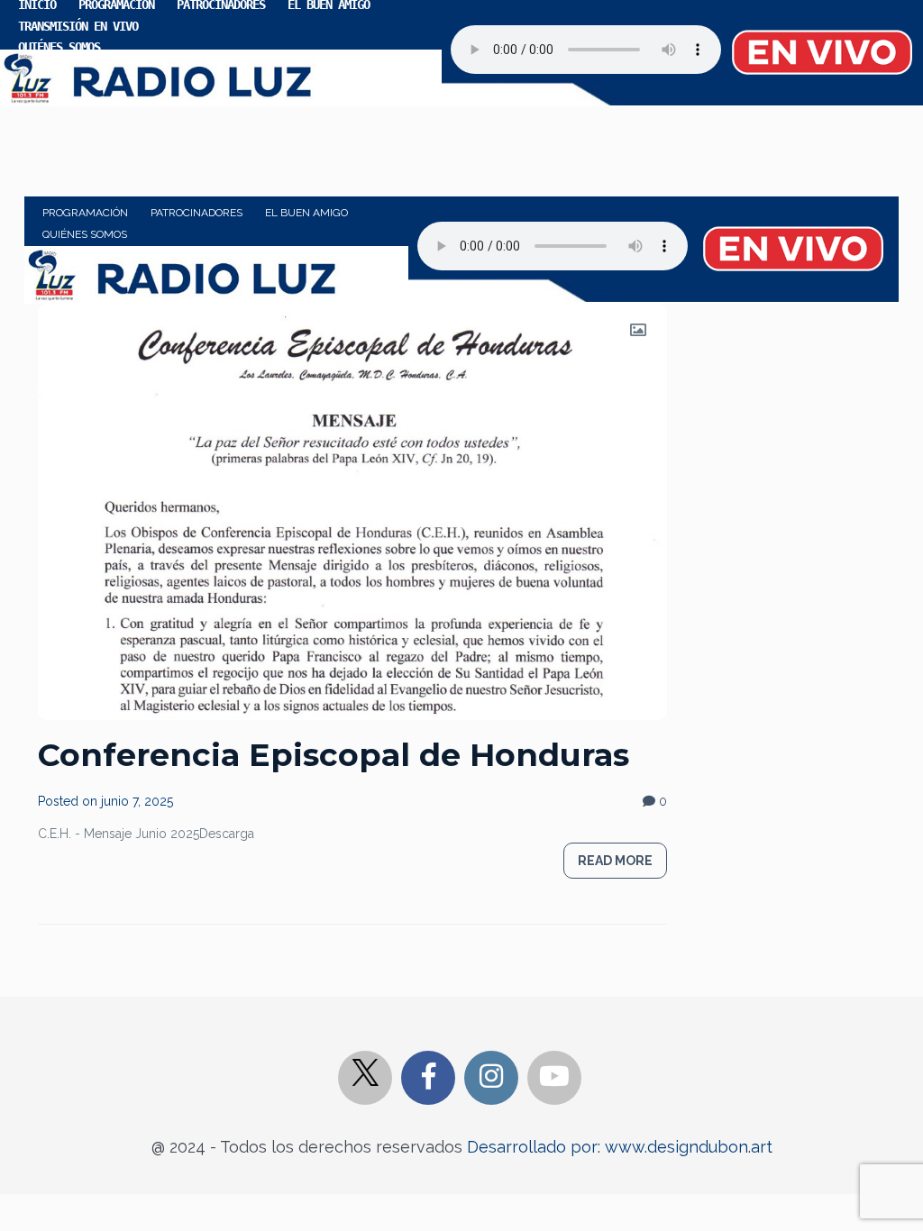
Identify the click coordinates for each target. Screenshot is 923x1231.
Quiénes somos (59, 47)
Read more (615, 860)
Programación (85, 212)
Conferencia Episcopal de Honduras (333, 754)
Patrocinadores (196, 212)
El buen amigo (306, 212)
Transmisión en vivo (78, 26)
